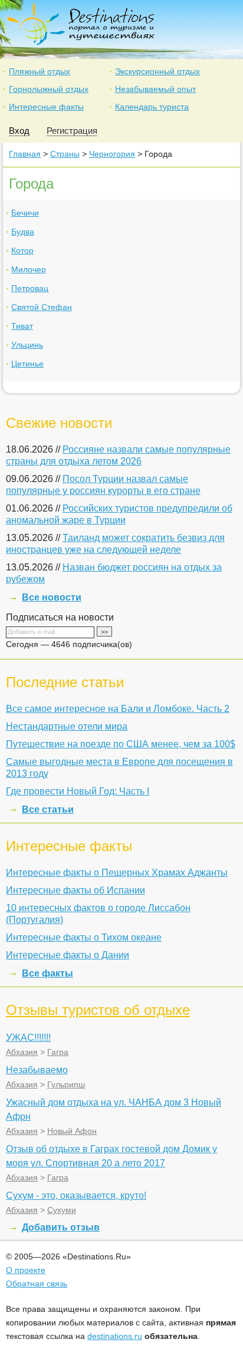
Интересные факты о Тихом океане (84, 937)
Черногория (112, 154)
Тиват (22, 326)
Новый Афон (72, 1131)
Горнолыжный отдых (48, 89)
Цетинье (27, 363)
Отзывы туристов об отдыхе (98, 1010)
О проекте (25, 1270)
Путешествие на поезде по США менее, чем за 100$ (120, 744)
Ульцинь (27, 344)
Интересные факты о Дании (67, 955)
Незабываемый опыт (155, 89)
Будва (22, 231)
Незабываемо (37, 1070)
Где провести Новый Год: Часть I (77, 791)
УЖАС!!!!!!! (28, 1038)
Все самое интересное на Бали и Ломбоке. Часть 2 (117, 709)
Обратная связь (36, 1283)
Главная (25, 154)
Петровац (29, 288)
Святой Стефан (41, 307)
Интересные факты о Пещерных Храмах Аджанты (117, 873)
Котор (22, 250)
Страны (65, 154)
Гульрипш (66, 1084)
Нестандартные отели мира (66, 726)
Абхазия (22, 1052)
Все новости (51, 597)
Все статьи (48, 809)
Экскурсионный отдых (157, 71)
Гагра (57, 1052)
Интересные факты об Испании (75, 890)
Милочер (28, 269)
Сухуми (61, 1210)
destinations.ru (114, 1336)
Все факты (47, 973)
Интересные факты (46, 106)
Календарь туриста (152, 106)
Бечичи (25, 212)
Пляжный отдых (39, 71)
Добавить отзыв (61, 1227)
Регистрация (72, 131)
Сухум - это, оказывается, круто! (76, 1195)
